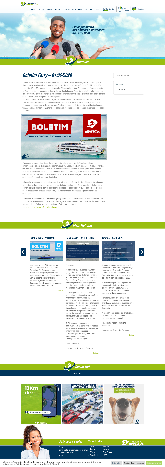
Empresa (41, 9)
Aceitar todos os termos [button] (154, 463)
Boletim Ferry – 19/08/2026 (43, 238)
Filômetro (141, 9)
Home (33, 9)
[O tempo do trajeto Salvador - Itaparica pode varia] (41, 404)
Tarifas (49, 9)
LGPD (97, 9)
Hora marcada (126, 9)
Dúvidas (67, 9)
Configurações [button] (116, 463)
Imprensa (58, 9)
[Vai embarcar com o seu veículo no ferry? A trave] (82, 404)
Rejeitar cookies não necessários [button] (134, 463)
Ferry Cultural (77, 9)
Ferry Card (88, 9)
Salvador (133, 443)
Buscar (142, 75)
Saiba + (60, 290)
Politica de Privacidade (51, 464)
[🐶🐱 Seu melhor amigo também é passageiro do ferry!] (124, 404)
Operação (122, 89)
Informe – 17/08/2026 (112, 238)
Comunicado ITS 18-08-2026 (80, 238)
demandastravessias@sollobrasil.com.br (42, 207)
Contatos (112, 9)
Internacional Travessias (29, 4)
